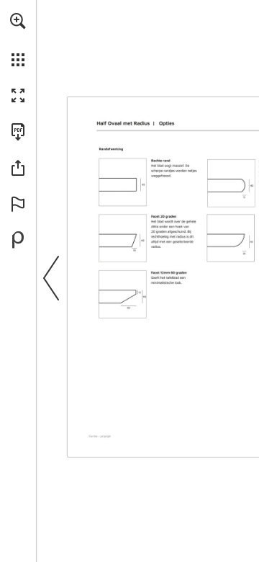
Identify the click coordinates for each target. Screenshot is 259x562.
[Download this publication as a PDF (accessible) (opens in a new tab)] (18, 132)
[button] (18, 21)
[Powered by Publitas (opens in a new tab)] (18, 240)
